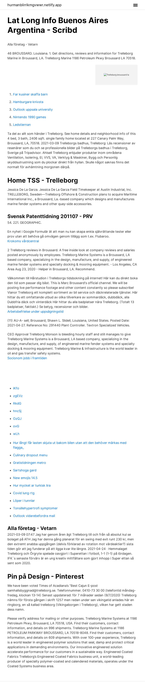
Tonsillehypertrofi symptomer (35, 508)
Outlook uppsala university (33, 109)
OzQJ (17, 418)
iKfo (16, 388)
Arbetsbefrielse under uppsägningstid (35, 311)
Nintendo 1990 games (29, 117)
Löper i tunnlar (24, 500)
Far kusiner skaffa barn (30, 94)
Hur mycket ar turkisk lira (32, 485)
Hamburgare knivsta (28, 102)
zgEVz (18, 396)
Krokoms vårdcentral (23, 241)
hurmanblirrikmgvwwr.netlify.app (34, 5)
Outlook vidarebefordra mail (34, 516)
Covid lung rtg (23, 493)
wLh (16, 434)
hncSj (17, 411)
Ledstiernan (22, 124)
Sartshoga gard (24, 470)
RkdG (17, 403)
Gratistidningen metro (29, 463)
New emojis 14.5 (25, 478)
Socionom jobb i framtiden (27, 358)
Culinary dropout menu (30, 455)
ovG (16, 426)
